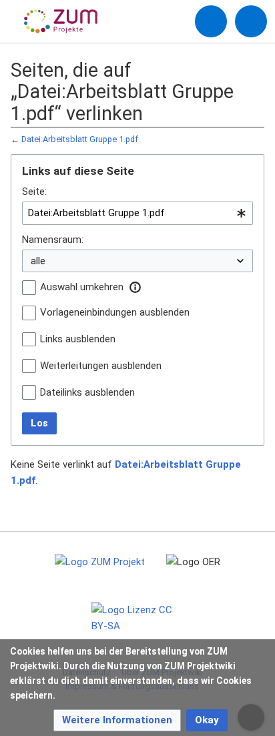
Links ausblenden (77, 339)
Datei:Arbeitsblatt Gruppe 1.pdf (79, 139)
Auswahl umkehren (81, 287)
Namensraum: (52, 240)
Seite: (34, 192)
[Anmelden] (211, 21)
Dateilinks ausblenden (87, 392)
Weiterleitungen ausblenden (101, 366)
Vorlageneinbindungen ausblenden (115, 312)
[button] (134, 287)
